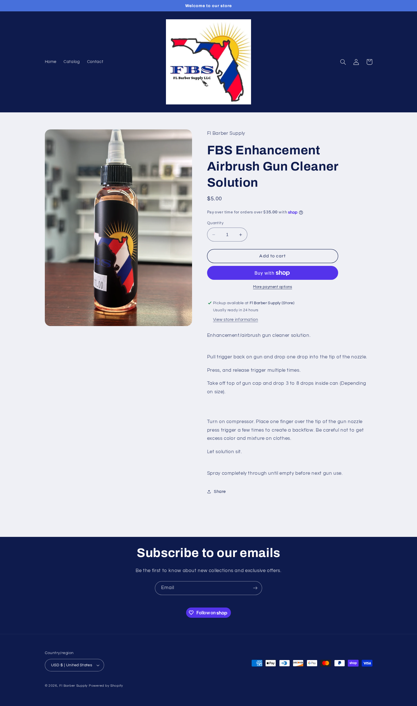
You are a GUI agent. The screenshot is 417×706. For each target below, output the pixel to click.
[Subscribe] (255, 588)
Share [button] (220, 491)
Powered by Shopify (106, 685)
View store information (235, 320)
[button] (343, 61)
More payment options (272, 287)
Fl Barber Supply (73, 685)
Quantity (215, 223)
